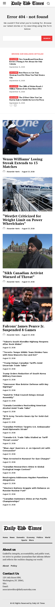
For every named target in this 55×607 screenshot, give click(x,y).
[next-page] (15, 105)
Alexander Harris (13, 172)
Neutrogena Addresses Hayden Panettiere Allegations (25, 478)
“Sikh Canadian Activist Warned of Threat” (23, 275)
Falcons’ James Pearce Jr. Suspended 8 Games (23, 328)
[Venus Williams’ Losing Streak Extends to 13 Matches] (27, 137)
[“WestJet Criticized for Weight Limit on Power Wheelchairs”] (27, 194)
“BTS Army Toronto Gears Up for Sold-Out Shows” (25, 417)
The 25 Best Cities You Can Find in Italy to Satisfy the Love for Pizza (26, 98)
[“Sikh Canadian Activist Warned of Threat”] (27, 251)
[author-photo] (4, 171)
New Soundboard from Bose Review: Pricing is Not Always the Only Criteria (26, 61)
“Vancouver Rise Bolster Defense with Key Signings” (25, 385)
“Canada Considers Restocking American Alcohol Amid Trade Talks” (24, 406)
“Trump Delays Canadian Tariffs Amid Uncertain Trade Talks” (22, 364)
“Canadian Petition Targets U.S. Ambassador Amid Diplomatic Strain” (26, 428)
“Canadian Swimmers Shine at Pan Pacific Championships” (25, 500)
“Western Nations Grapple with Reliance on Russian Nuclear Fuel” (26, 489)
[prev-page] (11, 105)
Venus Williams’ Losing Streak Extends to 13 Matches (22, 163)
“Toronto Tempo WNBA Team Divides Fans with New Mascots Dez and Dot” (25, 353)
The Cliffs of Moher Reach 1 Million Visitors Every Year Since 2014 (26, 87)
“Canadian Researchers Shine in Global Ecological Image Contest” (23, 468)
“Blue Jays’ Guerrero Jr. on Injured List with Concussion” (26, 449)
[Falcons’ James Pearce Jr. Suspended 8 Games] (27, 304)
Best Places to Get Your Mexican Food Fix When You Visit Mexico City (27, 75)
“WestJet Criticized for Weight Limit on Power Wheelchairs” (22, 220)
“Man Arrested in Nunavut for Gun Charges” (26, 458)
